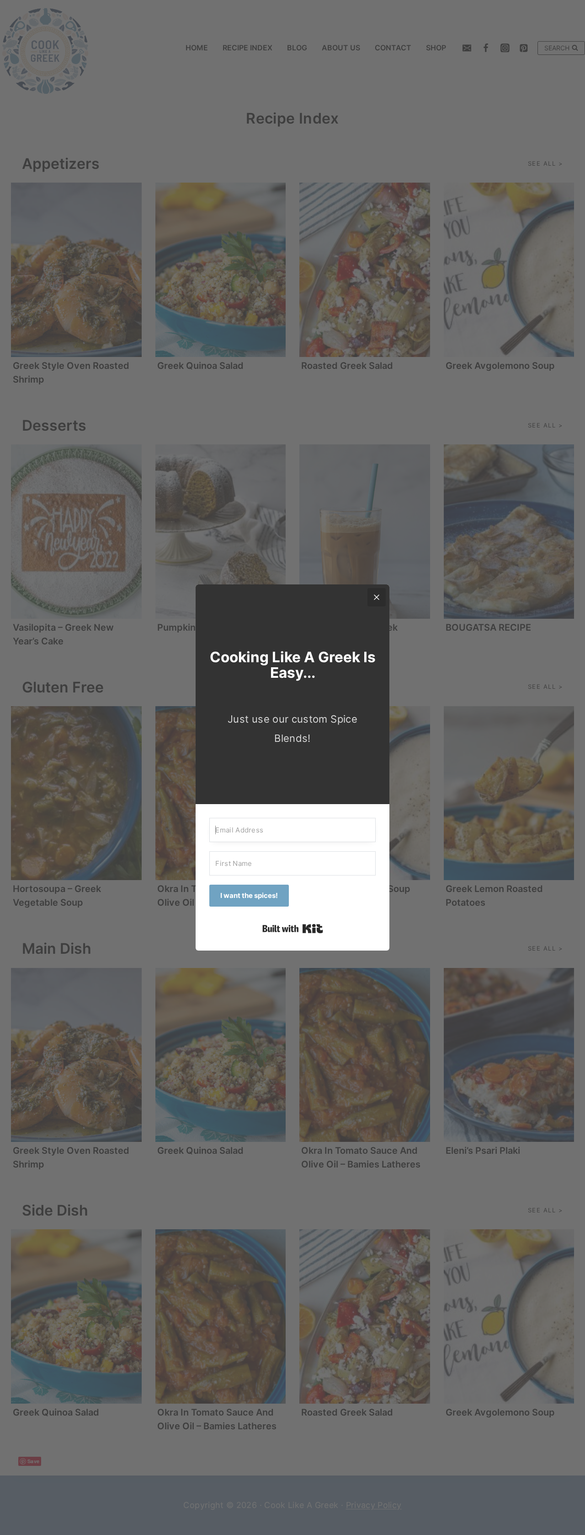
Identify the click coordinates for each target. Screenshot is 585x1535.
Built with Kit (292, 928)
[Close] (376, 597)
